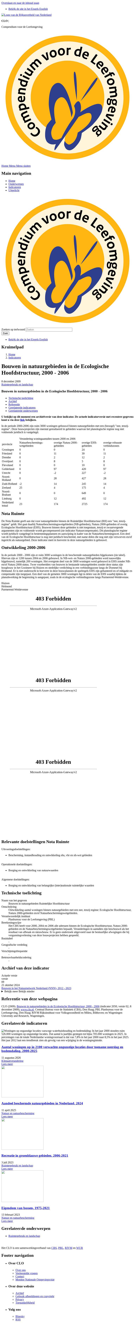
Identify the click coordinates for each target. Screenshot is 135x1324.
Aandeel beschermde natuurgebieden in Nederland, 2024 (42, 1103)
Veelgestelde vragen (26, 1273)
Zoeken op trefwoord (13, 329)
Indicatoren (14, 187)
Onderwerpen (16, 183)
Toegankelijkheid (25, 1302)
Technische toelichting (20, 398)
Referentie (14, 404)
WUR (79, 1247)
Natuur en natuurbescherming (17, 1113)
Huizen (5, 583)
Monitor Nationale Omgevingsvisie (34, 1279)
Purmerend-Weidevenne (14, 589)
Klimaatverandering (12, 1060)
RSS (18, 1319)
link (22, 419)
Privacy (19, 1299)
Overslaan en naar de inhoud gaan (20, 2)
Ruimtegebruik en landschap (17, 384)
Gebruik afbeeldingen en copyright (34, 1296)
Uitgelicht (13, 190)
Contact (19, 1276)
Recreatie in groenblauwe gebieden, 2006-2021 (34, 1155)
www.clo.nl (27, 1009)
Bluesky (20, 1316)
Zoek (5, 333)
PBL (60, 1247)
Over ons (20, 1270)
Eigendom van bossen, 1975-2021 (25, 1208)
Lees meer (7, 1064)
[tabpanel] (67, 633)
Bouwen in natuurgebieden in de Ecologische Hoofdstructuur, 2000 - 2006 (58, 1006)
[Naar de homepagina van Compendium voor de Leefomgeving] (26, 14)
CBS (54, 1247)
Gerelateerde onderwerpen (23, 410)
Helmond (6, 586)
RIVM (68, 1247)
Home (11, 180)
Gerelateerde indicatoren (22, 407)
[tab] (67, 583)
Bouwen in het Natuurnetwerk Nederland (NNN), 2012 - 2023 (36, 988)
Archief (12, 401)
